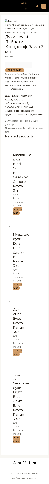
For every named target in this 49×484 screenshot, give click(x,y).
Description (17, 89)
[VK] (34, 463)
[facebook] (14, 463)
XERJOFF (15, 81)
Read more (16, 439)
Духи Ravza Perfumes (28, 74)
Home (8, 25)
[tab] (27, 89)
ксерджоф (10, 85)
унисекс (21, 85)
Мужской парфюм (30, 78)
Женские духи (12, 78)
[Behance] (29, 463)
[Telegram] (19, 463)
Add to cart (14, 70)
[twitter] (24, 463)
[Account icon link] (37, 6)
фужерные (31, 85)
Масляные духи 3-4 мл (25, 25)
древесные (27, 81)
